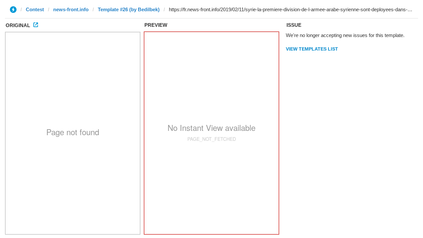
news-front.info (71, 9)
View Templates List (312, 49)
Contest (35, 9)
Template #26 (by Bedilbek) (129, 9)
